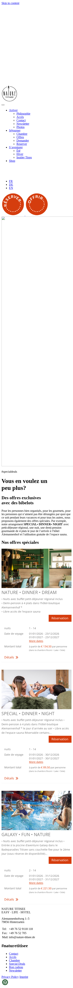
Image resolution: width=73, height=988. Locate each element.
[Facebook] (18, 174)
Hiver (19, 154)
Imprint (23, 976)
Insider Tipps (24, 157)
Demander (22, 140)
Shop (12, 160)
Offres (20, 137)
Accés (12, 957)
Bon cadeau (16, 967)
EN (11, 188)
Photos (20, 127)
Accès (20, 117)
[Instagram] (29, 174)
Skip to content (10, 3)
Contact (21, 120)
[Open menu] (2, 104)
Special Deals (17, 963)
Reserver (21, 144)
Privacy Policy (10, 976)
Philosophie (23, 113)
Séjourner (14, 130)
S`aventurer (16, 147)
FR (11, 181)
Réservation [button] (59, 618)
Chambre (21, 133)
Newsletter (22, 123)
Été (18, 150)
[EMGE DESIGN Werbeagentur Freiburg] (5, 984)
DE (11, 184)
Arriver (13, 110)
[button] (36, 643)
